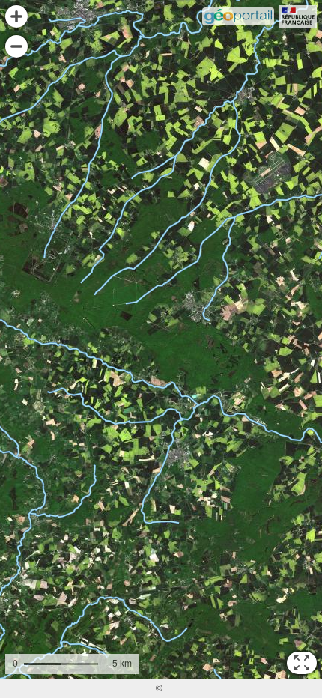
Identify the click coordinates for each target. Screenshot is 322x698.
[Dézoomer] (16, 46)
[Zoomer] (16, 16)
